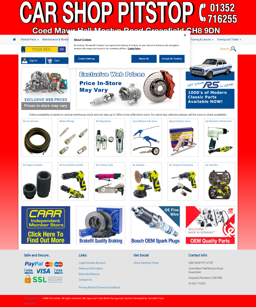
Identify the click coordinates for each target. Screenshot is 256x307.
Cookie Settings (86, 58)
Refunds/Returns (89, 274)
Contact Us (85, 279)
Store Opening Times (146, 262)
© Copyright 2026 (33, 298)
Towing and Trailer (228, 39)
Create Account (96, 262)
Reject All (144, 58)
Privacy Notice (87, 287)
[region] (129, 49)
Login (82, 262)
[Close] (185, 35)
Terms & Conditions (108, 287)
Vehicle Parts (29, 39)
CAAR (46, 298)
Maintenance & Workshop (57, 39)
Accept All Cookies (172, 58)
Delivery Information (91, 268)
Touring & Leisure (200, 39)
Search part (30, 303)
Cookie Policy (134, 48)
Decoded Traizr (156, 298)
